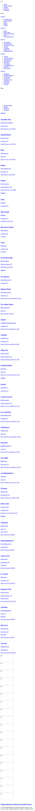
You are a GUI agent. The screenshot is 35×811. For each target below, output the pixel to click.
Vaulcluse (6, 48)
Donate (6, 7)
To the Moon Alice (9, 36)
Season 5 (3, 16)
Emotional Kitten (8, 51)
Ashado (6, 46)
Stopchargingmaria (9, 75)
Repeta (5, 23)
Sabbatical (6, 74)
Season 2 (3, 54)
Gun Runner (7, 42)
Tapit (5, 30)
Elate (5, 22)
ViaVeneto (6, 81)
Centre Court (7, 77)
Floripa (6, 25)
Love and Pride (8, 59)
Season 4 (3, 28)
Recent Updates (8, 6)
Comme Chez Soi (8, 58)
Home (5, 4)
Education (6, 10)
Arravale (6, 84)
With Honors (7, 61)
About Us (6, 8)
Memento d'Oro (8, 79)
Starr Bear (6, 62)
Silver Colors (7, 68)
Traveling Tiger (8, 19)
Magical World (8, 43)
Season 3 (3, 39)
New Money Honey (9, 45)
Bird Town (7, 82)
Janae (5, 35)
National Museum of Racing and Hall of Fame (16, 804)
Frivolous (6, 67)
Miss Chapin (7, 32)
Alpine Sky (7, 49)
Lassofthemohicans (9, 65)
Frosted (6, 56)
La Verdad (6, 78)
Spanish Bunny (8, 21)
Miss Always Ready (9, 33)
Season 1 (3, 71)
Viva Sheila (7, 64)
